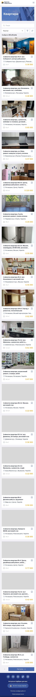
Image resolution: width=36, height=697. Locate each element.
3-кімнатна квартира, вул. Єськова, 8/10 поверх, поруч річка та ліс (15, 624)
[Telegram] (8, 676)
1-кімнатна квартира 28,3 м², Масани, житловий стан (15, 404)
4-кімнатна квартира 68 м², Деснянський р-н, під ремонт (13, 498)
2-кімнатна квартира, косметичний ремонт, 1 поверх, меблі (15, 372)
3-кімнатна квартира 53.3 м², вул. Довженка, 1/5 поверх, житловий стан (16, 435)
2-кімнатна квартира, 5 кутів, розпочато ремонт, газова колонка (15, 215)
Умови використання (18, 694)
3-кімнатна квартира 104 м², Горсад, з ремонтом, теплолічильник (16, 309)
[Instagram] (18, 676)
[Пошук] (4, 25)
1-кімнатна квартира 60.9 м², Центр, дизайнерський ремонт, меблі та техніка (15, 184)
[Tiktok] (23, 676)
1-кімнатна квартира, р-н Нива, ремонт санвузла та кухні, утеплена (15, 152)
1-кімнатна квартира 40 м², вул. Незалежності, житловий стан (14, 278)
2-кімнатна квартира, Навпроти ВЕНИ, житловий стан (14, 530)
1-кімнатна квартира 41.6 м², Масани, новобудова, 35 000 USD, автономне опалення (15, 247)
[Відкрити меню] (33, 2)
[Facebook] (28, 676)
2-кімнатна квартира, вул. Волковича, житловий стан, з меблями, (16, 89)
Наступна (20, 669)
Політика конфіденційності (18, 691)
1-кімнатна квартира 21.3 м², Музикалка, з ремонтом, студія (13, 467)
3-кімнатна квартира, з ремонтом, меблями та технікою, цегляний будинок (14, 121)
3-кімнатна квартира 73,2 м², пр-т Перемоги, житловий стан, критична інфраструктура (15, 593)
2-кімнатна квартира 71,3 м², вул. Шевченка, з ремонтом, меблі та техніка (14, 341)
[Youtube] (13, 676)
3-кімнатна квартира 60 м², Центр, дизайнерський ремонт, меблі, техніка (14, 562)
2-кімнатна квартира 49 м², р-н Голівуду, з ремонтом (13, 656)
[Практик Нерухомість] (6, 2)
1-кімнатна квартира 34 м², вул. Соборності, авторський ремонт (14, 58)
